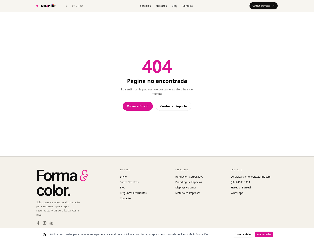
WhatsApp (237, 193)
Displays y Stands (186, 187)
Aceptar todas (264, 234)
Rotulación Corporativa (189, 176)
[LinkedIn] (51, 223)
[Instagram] (45, 223)
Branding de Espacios (188, 182)
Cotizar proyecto (261, 5)
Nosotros (161, 5)
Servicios (145, 5)
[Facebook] (38, 223)
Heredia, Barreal (241, 187)
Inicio (123, 176)
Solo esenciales (243, 234)
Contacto (187, 5)
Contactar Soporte (173, 106)
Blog (174, 5)
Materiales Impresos (187, 193)
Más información (197, 234)
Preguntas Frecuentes (133, 193)
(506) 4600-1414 (240, 182)
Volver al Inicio (137, 106)
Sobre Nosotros (129, 182)
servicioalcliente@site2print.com (251, 176)
